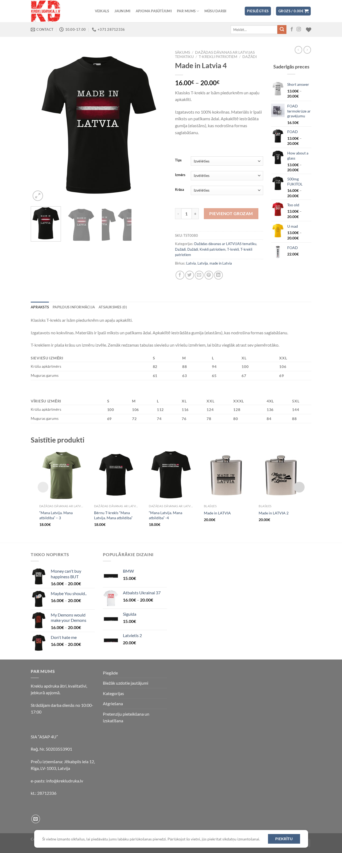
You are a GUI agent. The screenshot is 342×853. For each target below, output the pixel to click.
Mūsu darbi (215, 11)
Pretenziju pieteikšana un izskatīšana (126, 717)
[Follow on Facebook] (292, 29)
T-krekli (233, 249)
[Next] (157, 125)
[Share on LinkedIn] (218, 275)
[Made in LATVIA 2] (281, 475)
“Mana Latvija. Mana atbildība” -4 (165, 515)
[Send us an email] (35, 819)
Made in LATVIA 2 (274, 513)
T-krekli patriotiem (218, 57)
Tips (178, 160)
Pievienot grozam (231, 213)
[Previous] (40, 125)
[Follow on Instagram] (299, 29)
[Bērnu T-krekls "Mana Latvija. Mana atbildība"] (116, 475)
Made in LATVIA (217, 513)
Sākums (182, 52)
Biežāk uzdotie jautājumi (125, 682)
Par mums (186, 11)
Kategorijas (113, 693)
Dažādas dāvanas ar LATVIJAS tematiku (225, 244)
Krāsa (179, 190)
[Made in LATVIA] (226, 475)
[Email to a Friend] (199, 275)
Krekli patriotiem (213, 249)
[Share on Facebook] (180, 275)
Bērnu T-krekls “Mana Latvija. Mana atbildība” (113, 515)
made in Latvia (220, 263)
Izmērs (180, 175)
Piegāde (110, 672)
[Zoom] (38, 196)
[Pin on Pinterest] (208, 275)
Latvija (202, 263)
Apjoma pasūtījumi (154, 11)
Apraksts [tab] (40, 307)
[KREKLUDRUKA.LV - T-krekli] (57, 11)
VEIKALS (102, 11)
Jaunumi (122, 11)
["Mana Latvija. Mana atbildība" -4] (171, 475)
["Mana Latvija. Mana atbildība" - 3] (61, 475)
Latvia (191, 263)
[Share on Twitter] (189, 275)
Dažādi (249, 57)
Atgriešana (113, 703)
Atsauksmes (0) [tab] (113, 307)
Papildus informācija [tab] (74, 307)
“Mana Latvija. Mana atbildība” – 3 (56, 515)
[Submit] (281, 29)
